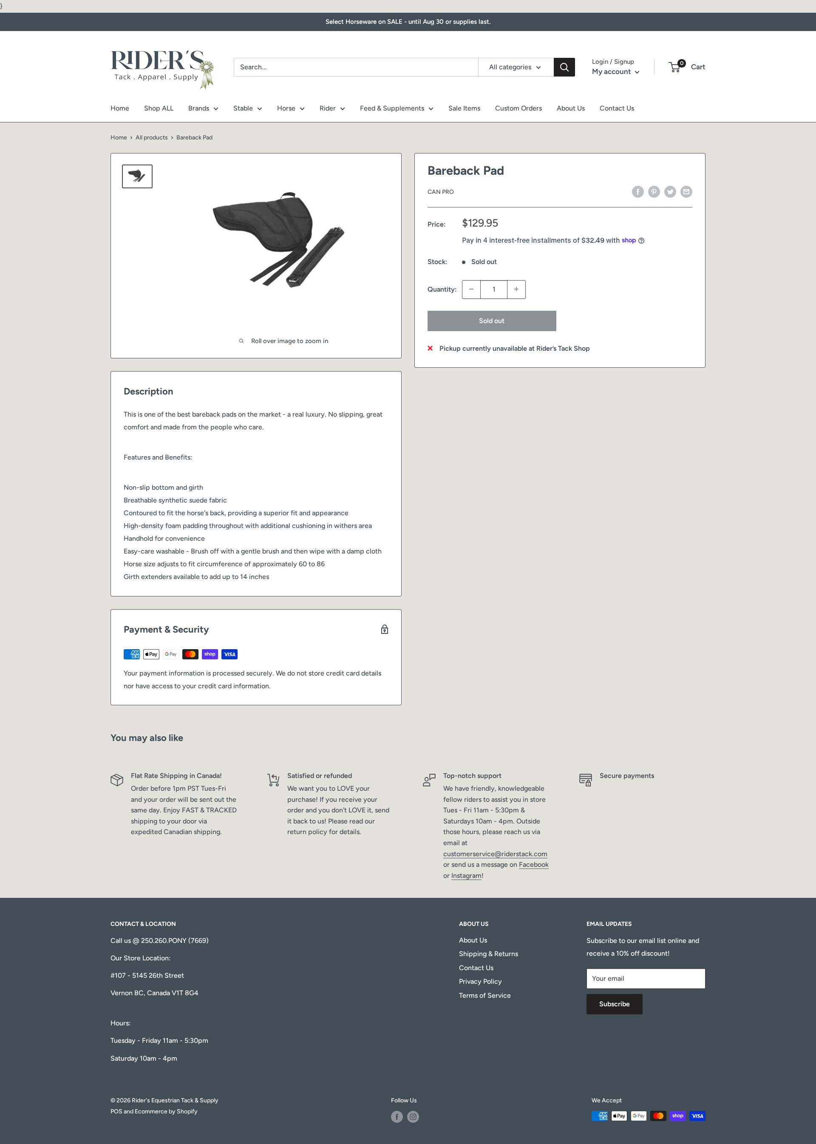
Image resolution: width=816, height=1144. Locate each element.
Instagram (466, 875)
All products (152, 137)
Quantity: (442, 289)
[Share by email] (686, 191)
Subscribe (614, 1004)
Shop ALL (158, 108)
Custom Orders (518, 108)
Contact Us (617, 108)
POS (116, 1111)
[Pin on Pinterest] (654, 191)
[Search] (564, 67)
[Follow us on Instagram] (413, 1117)
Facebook (534, 864)
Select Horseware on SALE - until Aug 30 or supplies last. (408, 22)
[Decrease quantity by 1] (471, 289)
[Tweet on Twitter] (670, 191)
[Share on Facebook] (638, 191)
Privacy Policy (480, 981)
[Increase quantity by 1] (516, 289)
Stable (243, 108)
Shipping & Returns (488, 954)
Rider (328, 108)
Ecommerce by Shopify (166, 1111)
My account (612, 71)
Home (119, 108)
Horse (286, 108)
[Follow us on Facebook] (397, 1117)
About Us (571, 108)
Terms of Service (485, 995)
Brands (198, 108)
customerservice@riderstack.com (495, 854)
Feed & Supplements (392, 108)
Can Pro (441, 192)
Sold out (491, 320)
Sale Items (464, 108)
